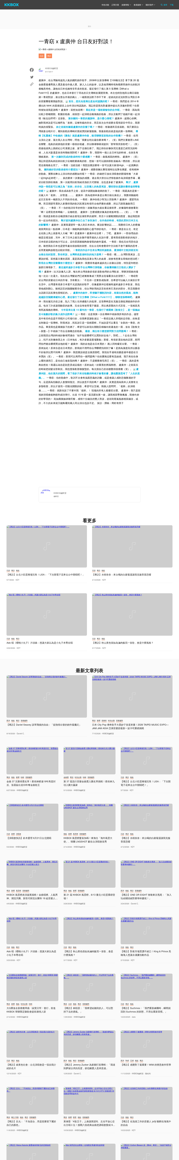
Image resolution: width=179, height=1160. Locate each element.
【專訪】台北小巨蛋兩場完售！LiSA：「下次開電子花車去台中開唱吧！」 (46, 574)
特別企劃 (111, 720)
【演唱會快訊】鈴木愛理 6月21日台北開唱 (29, 838)
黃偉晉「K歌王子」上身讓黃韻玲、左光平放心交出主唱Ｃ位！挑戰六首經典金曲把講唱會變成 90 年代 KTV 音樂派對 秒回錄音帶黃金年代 (89, 1125)
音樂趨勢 (24, 720)
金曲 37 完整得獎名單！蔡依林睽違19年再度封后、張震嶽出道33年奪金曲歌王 (31, 783)
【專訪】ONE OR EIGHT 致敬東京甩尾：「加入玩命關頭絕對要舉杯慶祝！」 (146, 896)
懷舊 (74, 1117)
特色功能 (105, 4)
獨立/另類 (15, 1117)
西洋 (8, 720)
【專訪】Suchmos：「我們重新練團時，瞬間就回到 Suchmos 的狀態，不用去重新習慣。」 (146, 1009)
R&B (127, 1060)
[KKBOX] (12, 4)
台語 (70, 1004)
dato (134, 1017)
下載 (171, 4)
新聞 (98, 720)
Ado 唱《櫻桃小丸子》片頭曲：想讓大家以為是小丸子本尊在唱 (40, 642)
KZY (17, 579)
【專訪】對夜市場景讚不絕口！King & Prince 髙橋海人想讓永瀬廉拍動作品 (146, 952)
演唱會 (18, 834)
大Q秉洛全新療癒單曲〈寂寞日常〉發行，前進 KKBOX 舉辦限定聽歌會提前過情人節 (31, 1009)
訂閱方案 (115, 4)
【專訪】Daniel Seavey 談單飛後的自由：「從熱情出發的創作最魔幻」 (44, 724)
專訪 (49, 56)
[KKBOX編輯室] (47, 494)
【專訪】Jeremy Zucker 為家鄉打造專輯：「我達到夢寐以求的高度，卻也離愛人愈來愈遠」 (89, 1066)
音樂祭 (104, 720)
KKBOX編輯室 (108, 733)
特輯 (22, 777)
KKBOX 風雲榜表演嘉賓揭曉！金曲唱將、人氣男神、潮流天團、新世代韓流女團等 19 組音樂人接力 (32, 898)
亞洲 (132, 1060)
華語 (94, 720)
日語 (41, 56)
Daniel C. (20, 733)
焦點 (17, 570)
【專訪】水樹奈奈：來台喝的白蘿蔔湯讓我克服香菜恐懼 (121, 574)
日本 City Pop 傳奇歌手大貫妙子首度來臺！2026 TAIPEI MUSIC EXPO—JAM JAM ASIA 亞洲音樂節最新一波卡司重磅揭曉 (130, 726)
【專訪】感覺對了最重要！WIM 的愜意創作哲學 (146, 1064)
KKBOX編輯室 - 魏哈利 (141, 1073)
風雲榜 (75, 834)
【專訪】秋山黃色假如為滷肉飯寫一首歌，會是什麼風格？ (122, 642)
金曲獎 (66, 777)
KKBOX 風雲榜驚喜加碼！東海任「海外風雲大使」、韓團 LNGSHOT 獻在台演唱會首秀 (88, 839)
